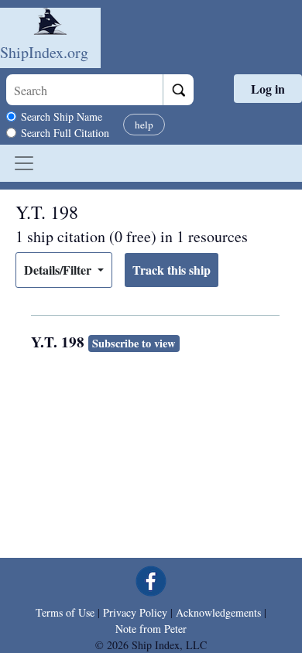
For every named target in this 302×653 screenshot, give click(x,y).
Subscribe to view (133, 343)
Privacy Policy (135, 612)
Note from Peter (151, 628)
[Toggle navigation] (24, 163)
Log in (268, 88)
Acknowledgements (218, 612)
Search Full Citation (65, 132)
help (144, 125)
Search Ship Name (61, 116)
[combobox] (84, 89)
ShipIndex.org (44, 52)
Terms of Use (65, 612)
